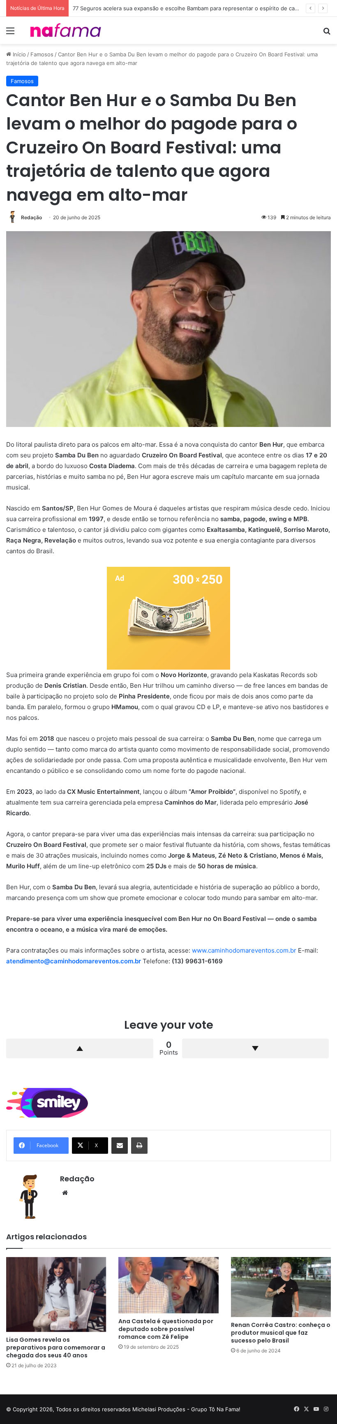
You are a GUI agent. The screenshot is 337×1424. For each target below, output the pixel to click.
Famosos (41, 54)
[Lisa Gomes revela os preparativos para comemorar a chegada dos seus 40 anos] (56, 1294)
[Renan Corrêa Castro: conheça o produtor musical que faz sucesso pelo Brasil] (281, 1287)
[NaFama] (66, 30)
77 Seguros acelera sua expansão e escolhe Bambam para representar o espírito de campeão (192, 8)
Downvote (255, 1048)
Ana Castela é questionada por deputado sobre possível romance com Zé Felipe (165, 1329)
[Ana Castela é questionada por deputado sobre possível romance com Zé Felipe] (168, 1285)
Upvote (79, 1048)
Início (18, 54)
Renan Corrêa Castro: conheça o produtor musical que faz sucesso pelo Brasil (280, 1333)
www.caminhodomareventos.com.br (244, 950)
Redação (31, 217)
